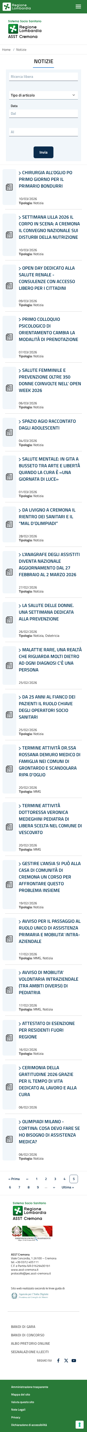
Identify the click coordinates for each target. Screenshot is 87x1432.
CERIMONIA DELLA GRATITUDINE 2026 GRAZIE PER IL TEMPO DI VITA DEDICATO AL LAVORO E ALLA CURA (48, 1081)
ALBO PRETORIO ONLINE (30, 1343)
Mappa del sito (20, 1394)
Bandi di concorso (27, 1335)
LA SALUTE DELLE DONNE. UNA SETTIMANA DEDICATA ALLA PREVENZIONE (46, 612)
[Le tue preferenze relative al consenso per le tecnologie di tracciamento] (80, 1425)
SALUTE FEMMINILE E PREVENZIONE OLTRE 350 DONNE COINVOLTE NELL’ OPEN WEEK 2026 (50, 380)
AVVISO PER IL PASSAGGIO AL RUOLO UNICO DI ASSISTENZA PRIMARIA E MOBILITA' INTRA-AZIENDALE (49, 931)
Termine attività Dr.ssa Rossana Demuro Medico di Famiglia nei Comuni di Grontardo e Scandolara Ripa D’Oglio (49, 761)
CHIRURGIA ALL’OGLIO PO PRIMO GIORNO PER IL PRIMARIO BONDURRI (45, 179)
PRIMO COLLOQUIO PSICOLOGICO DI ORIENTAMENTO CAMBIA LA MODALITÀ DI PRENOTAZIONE (48, 329)
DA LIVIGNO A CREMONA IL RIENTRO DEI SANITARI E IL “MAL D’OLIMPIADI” (47, 516)
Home (6, 49)
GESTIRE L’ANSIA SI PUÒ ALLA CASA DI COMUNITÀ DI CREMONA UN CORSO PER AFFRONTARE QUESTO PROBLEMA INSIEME (50, 877)
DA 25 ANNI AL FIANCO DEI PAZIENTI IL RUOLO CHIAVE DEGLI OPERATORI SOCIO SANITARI (47, 706)
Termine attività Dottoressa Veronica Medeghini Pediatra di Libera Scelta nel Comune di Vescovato (50, 819)
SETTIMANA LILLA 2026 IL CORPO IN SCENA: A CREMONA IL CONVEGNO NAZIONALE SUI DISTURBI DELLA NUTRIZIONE (49, 227)
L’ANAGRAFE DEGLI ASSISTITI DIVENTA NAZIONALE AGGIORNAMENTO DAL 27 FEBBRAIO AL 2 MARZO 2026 (49, 564)
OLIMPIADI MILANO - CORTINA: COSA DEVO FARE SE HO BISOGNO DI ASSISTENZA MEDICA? (49, 1131)
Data (14, 105)
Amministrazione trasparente (29, 1387)
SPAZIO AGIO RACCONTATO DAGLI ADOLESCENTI (47, 424)
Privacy (15, 1417)
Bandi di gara (23, 1326)
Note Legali (18, 1409)
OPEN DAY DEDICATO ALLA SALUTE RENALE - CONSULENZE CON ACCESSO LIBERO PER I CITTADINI (47, 278)
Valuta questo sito (22, 1402)
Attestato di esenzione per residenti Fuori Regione (47, 1030)
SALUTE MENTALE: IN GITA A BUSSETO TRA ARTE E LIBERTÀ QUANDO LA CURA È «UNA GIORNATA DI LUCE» (49, 469)
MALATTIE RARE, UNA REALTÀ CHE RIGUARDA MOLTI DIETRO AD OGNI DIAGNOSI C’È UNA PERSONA (50, 659)
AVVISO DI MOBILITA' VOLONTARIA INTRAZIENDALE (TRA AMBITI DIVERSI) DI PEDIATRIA (48, 982)
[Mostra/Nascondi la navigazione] (78, 6)
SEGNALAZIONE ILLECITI (30, 1352)
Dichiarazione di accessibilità (29, 1425)
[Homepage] (25, 28)
